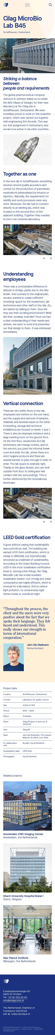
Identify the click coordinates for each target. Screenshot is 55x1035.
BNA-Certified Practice (12, 1027)
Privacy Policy (26, 1029)
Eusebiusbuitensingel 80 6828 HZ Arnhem (16, 993)
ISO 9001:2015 (8, 1031)
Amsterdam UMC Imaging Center (23, 834)
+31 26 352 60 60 (17, 997)
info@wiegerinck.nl (13, 1000)
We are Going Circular (31, 1027)
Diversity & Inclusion (11, 1029)
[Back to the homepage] (5, 7)
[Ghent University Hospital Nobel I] (27, 868)
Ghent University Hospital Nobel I (23, 896)
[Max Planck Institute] (27, 929)
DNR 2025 (38, 1029)
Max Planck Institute (15, 958)
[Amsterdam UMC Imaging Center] (27, 806)
